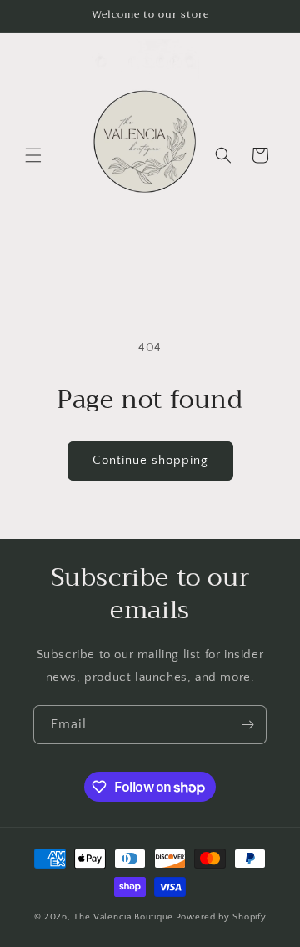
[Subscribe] (247, 724)
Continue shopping (150, 460)
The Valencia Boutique (123, 917)
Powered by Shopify (221, 917)
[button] (33, 155)
